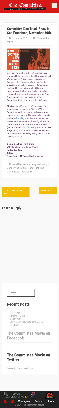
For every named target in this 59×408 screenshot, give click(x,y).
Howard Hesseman (19, 164)
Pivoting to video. (17, 316)
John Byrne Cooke (16, 167)
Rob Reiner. (15, 313)
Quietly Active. (16, 319)
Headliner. (14, 325)
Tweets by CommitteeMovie (20, 368)
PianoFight (21, 118)
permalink (26, 171)
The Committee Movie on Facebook (28, 335)
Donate (51, 401)
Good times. (48, 190)
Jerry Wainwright (40, 164)
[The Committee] (25, 6)
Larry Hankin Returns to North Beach (26, 322)
